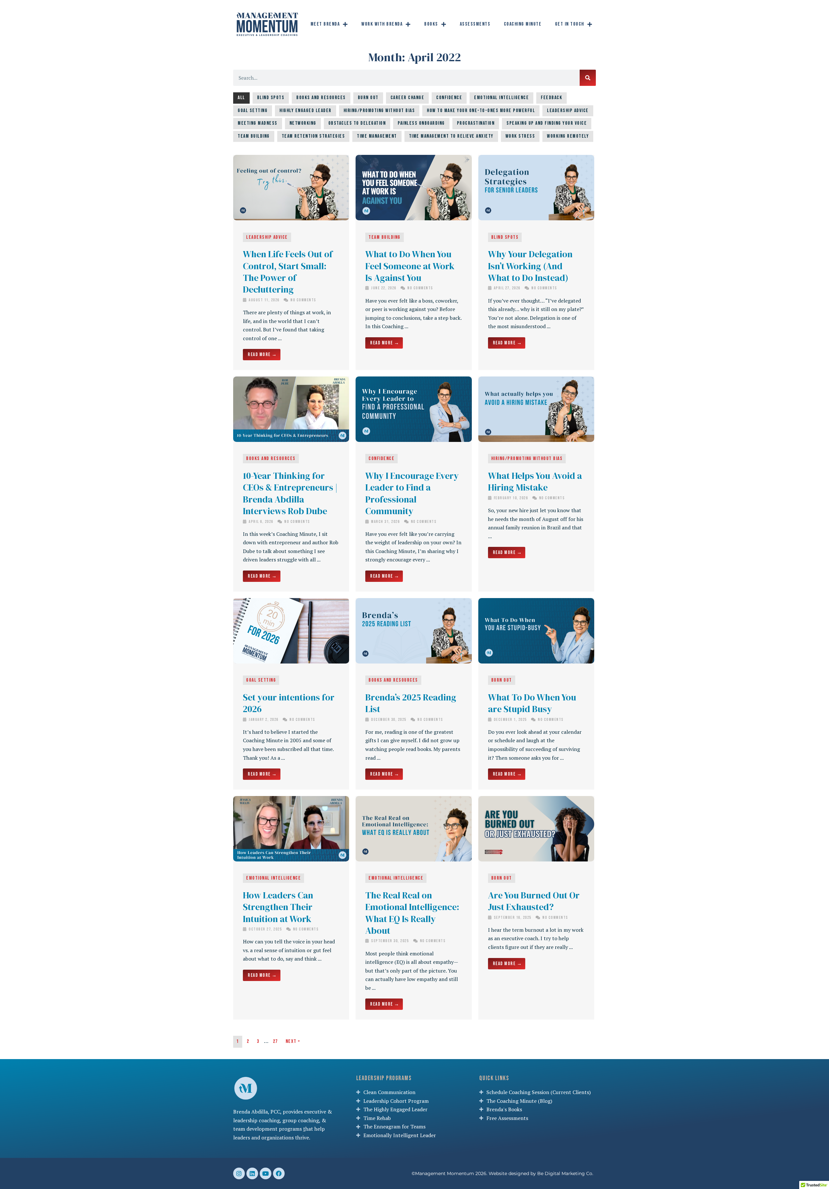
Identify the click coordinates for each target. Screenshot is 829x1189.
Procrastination (476, 123)
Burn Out (368, 98)
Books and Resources (321, 98)
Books (431, 24)
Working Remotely (568, 136)
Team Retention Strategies (313, 136)
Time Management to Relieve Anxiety (451, 136)
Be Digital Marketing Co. (566, 1173)
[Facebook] (279, 1173)
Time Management (377, 136)
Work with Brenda (382, 24)
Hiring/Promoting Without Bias (379, 111)
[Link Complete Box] (291, 262)
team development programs (267, 1128)
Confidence (449, 98)
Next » (293, 1041)
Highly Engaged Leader (305, 111)
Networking (303, 123)
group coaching (300, 1120)
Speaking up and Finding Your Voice (546, 123)
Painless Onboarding (421, 123)
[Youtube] (265, 1173)
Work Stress (520, 136)
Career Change (408, 98)
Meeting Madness (258, 123)
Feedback (551, 98)
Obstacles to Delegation (357, 123)
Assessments (475, 24)
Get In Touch (569, 24)
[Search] (588, 78)
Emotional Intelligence (501, 98)
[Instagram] (239, 1173)
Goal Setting (252, 111)
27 (275, 1041)
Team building (254, 136)
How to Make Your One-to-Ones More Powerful (481, 111)
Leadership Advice (568, 111)
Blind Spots (271, 98)
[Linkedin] (252, 1173)
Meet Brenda (325, 24)
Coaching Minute (523, 24)
